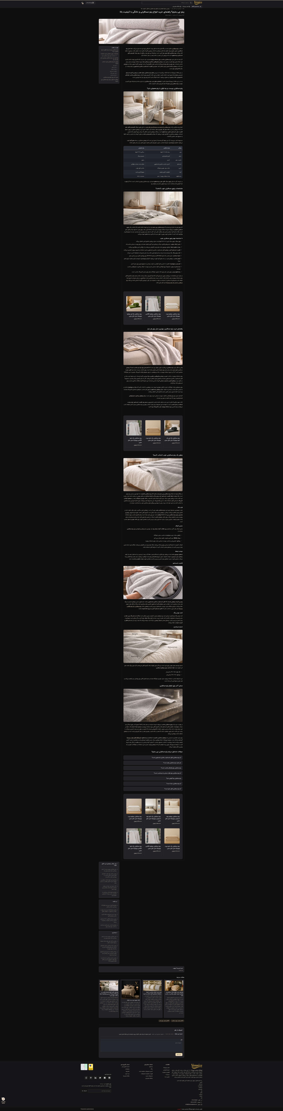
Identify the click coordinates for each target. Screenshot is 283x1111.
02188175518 (195, 1100)
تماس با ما (167, 1077)
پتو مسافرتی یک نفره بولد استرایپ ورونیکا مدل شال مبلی (153, 819)
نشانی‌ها (127, 1071)
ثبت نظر (179, 1054)
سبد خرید (127, 1073)
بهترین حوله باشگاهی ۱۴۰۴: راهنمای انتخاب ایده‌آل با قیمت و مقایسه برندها (108, 920)
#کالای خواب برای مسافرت (177, 1020)
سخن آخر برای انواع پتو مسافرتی (110, 77)
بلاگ (183, 8)
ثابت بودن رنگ (113, 73)
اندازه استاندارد (113, 75)
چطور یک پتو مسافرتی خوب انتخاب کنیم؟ (110, 62)
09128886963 (194, 1102)
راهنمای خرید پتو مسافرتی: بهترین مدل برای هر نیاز (109, 58)
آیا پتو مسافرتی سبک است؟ (173, 783)
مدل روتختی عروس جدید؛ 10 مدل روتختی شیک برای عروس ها (109, 870)
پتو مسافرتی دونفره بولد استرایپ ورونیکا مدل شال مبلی (172, 819)
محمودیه (200, 1087)
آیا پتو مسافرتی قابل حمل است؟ (172, 789)
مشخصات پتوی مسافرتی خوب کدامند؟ (109, 54)
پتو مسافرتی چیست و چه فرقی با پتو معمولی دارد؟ (109, 50)
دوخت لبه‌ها (113, 69)
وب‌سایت (181, 970)
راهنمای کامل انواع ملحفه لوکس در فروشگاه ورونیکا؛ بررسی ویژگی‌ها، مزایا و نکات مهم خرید (109, 993)
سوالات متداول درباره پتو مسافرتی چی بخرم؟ (109, 80)
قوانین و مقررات (166, 1072)
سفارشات (127, 1069)
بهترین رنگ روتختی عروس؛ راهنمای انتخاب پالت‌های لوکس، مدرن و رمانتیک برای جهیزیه (108, 947)
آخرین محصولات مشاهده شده (146, 1071)
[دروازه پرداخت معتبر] (91, 1067)
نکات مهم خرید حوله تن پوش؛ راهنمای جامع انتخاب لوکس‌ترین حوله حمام (109, 887)
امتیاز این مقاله (178, 1034)
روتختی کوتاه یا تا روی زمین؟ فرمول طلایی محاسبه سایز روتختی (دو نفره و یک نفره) (108, 953)
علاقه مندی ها (126, 1076)
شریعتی (200, 1094)
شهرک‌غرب (200, 1086)
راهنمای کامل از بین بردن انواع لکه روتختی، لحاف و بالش (108, 906)
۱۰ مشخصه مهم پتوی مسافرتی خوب (108, 55)
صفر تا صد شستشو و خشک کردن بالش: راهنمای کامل (109, 915)
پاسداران (200, 1084)
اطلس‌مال (200, 1089)
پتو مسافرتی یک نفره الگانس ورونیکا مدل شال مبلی (135, 440)
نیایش (201, 1096)
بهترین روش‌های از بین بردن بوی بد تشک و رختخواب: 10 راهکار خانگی (108, 910)
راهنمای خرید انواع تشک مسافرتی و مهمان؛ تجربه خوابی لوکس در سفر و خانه (108, 881)
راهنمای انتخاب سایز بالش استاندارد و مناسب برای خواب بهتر (108, 925)
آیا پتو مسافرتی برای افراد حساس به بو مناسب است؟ (167, 773)
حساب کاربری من (125, 1066)
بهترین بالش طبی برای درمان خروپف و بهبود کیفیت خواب (108, 941)
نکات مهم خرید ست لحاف (133, 1000)
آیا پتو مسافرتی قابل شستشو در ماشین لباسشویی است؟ (166, 757)
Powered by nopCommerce (87, 1109)
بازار (201, 1091)
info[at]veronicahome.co (191, 1104)
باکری (201, 1092)
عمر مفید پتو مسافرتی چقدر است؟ (172, 763)
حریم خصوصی (166, 1070)
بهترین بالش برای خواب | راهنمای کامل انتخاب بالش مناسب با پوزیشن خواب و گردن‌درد (109, 875)
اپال (201, 1098)
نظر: (181, 1040)
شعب (183, 1080)
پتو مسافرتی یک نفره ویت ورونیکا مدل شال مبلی (158, 127)
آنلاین (201, 1082)
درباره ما (168, 1074)
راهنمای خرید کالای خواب (176, 8)
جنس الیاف (114, 67)
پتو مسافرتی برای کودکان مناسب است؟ (171, 768)
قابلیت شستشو (113, 71)
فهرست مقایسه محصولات (147, 1073)
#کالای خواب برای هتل (164, 1020)
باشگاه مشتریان (149, 1078)
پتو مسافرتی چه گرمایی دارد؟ (173, 778)
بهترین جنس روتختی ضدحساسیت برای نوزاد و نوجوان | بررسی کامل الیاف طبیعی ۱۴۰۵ (108, 959)
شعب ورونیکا (166, 1067)
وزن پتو (114, 65)
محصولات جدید (149, 1076)
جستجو (151, 1066)
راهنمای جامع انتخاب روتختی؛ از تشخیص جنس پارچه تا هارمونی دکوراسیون (109, 894)
